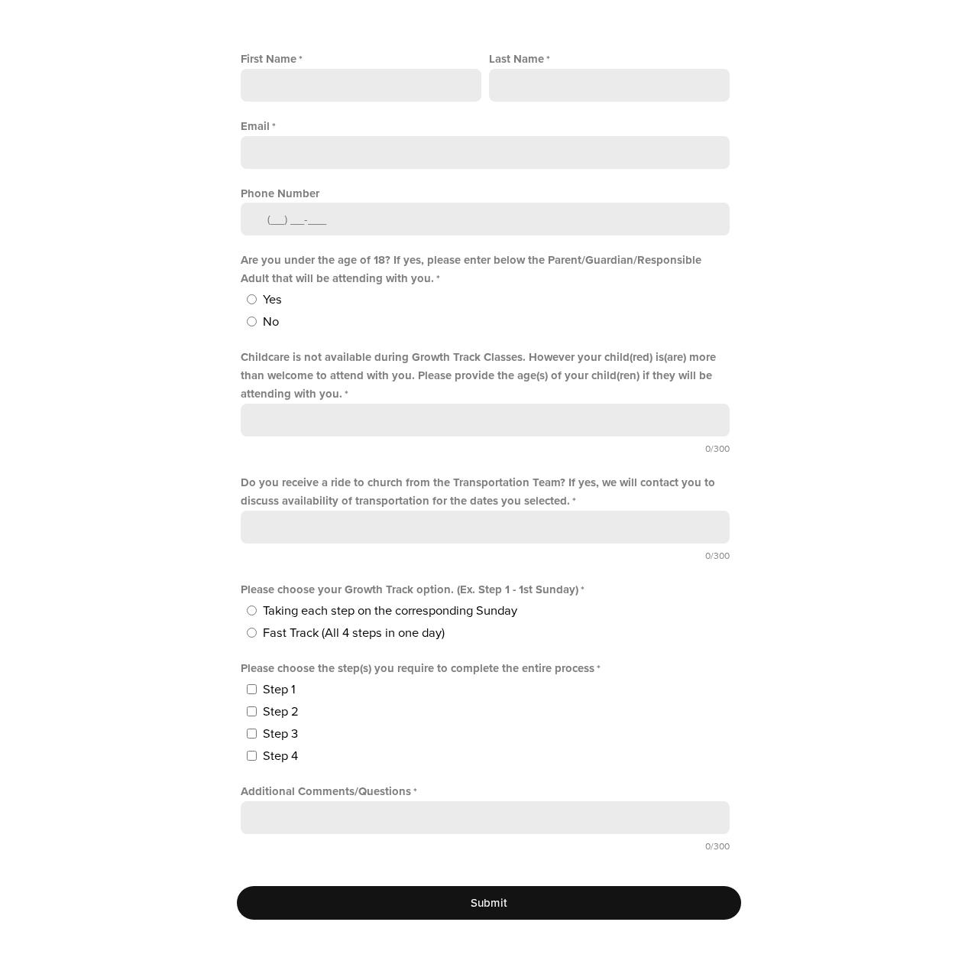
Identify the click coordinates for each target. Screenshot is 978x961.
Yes (272, 299)
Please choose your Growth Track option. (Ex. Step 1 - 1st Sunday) (409, 589)
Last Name (516, 59)
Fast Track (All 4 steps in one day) (354, 633)
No (271, 322)
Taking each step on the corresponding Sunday (390, 610)
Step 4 (280, 756)
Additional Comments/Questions (326, 791)
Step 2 (281, 711)
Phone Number (280, 193)
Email (255, 126)
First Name (268, 59)
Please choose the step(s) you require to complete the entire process (417, 668)
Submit (489, 903)
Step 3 (280, 734)
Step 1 (279, 689)
